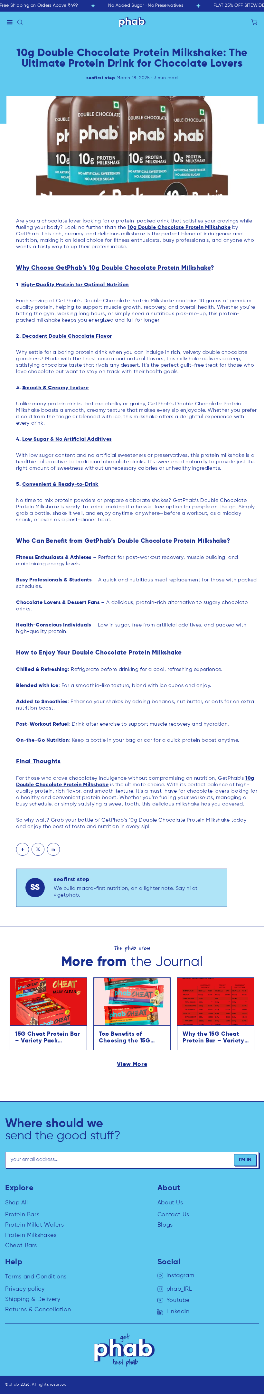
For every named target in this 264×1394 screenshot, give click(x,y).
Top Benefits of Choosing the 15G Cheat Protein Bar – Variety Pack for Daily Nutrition (131, 1038)
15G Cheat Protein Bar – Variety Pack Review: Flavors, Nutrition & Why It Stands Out (47, 1038)
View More (132, 1064)
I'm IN (245, 1160)
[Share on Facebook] (22, 849)
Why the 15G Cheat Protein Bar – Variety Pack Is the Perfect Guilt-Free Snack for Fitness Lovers (213, 1038)
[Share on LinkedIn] (53, 849)
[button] (9, 22)
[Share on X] (38, 849)
